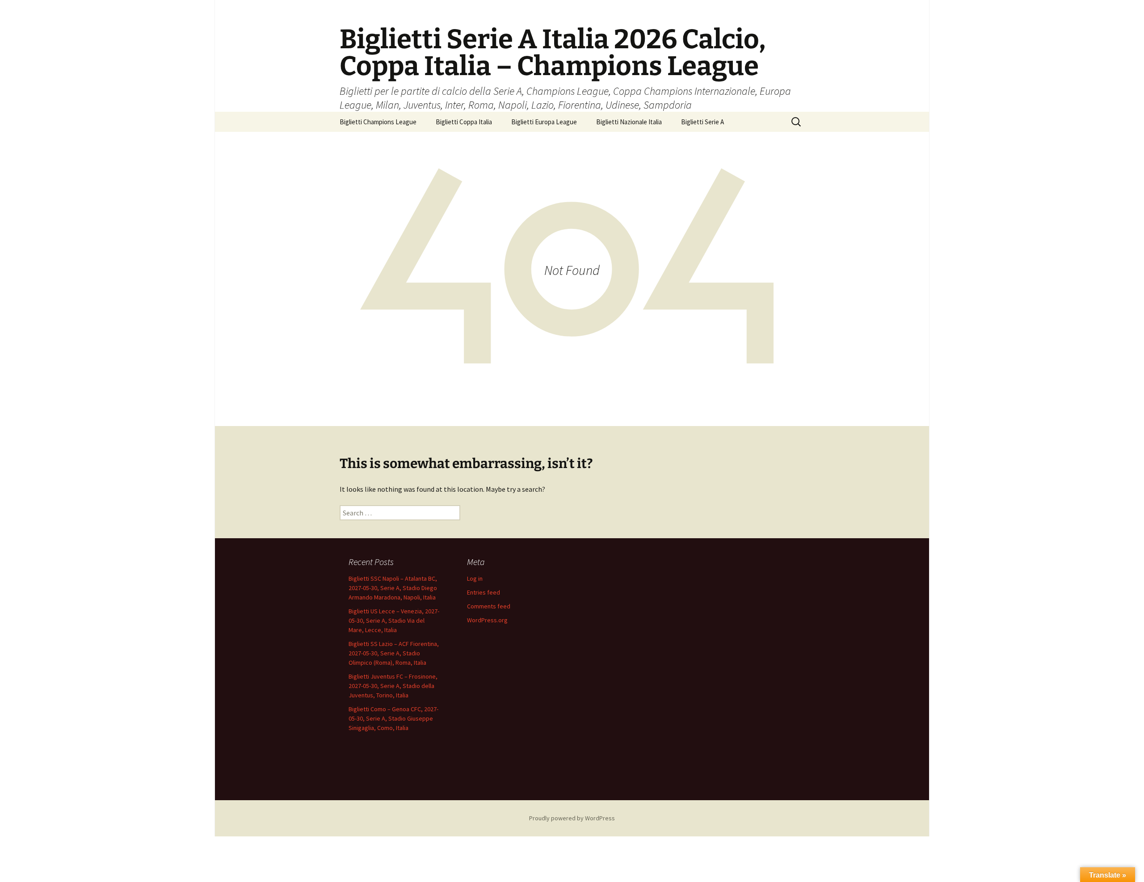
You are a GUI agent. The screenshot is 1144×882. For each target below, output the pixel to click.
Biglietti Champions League (378, 122)
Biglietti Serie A (702, 122)
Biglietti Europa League (544, 122)
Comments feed (488, 606)
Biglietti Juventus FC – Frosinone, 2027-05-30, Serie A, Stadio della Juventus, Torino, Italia (393, 685)
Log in (475, 578)
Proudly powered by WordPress (572, 818)
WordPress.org (487, 620)
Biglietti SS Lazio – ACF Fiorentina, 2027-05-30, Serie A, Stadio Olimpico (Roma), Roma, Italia (394, 653)
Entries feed (483, 592)
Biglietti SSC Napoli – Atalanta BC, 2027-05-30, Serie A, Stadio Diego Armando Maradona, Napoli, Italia (393, 587)
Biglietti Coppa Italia (464, 122)
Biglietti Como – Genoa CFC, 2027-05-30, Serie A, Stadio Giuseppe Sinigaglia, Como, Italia (393, 718)
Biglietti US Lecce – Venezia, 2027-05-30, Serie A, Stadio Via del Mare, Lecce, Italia (394, 620)
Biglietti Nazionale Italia (629, 122)
